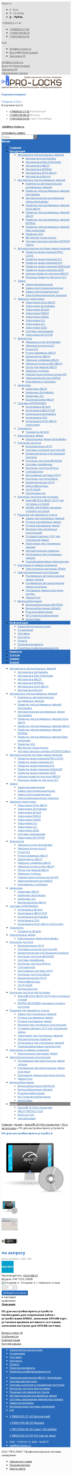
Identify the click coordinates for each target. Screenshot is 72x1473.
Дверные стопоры (29, 873)
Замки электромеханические (36, 791)
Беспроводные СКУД (31, 945)
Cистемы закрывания (31, 834)
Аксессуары (25, 1100)
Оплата (22, 640)
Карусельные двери (22, 935)
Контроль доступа (21, 942)
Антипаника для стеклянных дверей (41, 1043)
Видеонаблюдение (22, 1082)
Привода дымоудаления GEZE (37, 773)
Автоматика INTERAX (31, 683)
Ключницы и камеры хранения (29, 1050)
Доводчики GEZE (28, 830)
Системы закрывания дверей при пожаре (36, 1399)
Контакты (24, 637)
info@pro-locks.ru (20, 49)
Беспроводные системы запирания (32, 1406)
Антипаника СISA (28, 920)
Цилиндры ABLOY (28, 891)
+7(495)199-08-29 (19, 33)
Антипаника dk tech (30, 909)
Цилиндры (16, 888)
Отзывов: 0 (28, 1282)
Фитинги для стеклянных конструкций (42, 1025)
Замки (14, 783)
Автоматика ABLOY (30, 679)
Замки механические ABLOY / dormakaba (36, 1377)
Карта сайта (17, 1468)
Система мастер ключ (23, 1381)
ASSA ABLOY (30, 1275)
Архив (13, 1104)
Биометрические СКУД (32, 978)
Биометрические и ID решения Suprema (43, 953)
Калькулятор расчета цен (34, 626)
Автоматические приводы (34, 1039)
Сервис (14, 658)
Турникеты (17, 927)
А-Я (12, 1410)
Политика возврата (30, 644)
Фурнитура (17, 841)
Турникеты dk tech (29, 931)
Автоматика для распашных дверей (33, 668)
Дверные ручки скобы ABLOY (36, 866)
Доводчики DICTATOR (31, 837)
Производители (20, 1465)
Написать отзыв (49, 1282)
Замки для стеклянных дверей (37, 1014)
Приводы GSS (26, 744)
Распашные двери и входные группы (41, 1075)
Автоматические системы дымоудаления (36, 755)
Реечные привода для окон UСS (38, 780)
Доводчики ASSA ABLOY (32, 805)
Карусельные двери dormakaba (38, 938)
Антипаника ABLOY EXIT (32, 913)
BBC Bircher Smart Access (33, 747)
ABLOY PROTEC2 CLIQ (30, 1111)
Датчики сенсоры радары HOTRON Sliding (44, 751)
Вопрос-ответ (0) (12, 1333)
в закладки (9, 1297)
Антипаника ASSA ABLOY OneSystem (40, 924)
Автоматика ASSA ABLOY (33, 686)
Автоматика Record (30, 690)
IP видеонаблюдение (31, 1093)
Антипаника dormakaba (33, 917)
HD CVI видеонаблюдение (34, 1097)
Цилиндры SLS (27, 899)
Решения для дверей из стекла (29, 1010)
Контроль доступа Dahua (34, 974)
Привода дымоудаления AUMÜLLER (40, 769)
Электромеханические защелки (38, 798)
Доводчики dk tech (29, 812)
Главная (7, 1124)
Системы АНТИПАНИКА (24, 906)
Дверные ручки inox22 (32, 848)
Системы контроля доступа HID (37, 949)
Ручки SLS (24, 852)
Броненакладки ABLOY (32, 902)
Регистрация (30, 52)
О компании (25, 630)
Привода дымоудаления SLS (36, 762)
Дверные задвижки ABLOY (34, 863)
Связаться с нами (21, 1461)
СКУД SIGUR (25, 985)
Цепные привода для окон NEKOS (39, 776)
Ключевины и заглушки (33, 884)
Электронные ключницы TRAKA (38, 1053)
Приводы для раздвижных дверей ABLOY (44, 726)
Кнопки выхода (27, 989)
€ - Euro (14, 9)
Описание (8, 1304)
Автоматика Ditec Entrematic (35, 675)
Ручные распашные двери (35, 1021)
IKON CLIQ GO (26, 1114)
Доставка (24, 633)
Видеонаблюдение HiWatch (35, 1089)
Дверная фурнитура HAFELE (35, 881)
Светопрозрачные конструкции (30, 1057)
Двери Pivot (25, 1079)
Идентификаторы (29, 981)
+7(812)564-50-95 (19, 36)
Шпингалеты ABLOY (30, 859)
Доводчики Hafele (29, 819)
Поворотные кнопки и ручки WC (38, 877)
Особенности (10, 1336)
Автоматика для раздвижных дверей (33, 693)
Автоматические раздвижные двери (33, 1395)
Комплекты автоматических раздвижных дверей (36, 699)
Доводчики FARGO (29, 816)
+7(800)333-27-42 (19, 29)
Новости (16, 651)
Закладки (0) (17, 56)
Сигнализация (27, 1118)
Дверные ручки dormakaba (35, 845)
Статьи (15, 655)
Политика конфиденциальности (38, 648)
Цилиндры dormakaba (32, 895)
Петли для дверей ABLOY (33, 870)
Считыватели (26, 967)
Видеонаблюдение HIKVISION (36, 1086)
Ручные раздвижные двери (35, 1017)
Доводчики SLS (27, 827)
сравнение (9, 1300)
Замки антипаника (22, 1403)
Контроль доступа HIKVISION (36, 956)
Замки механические (31, 787)
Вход (13, 52)
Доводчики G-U (27, 823)
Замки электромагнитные (34, 794)
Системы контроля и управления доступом (37, 1385)
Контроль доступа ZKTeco (34, 963)
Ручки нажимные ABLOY (33, 855)
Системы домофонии (31, 960)
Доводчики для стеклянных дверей (40, 1035)
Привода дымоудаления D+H (36, 765)
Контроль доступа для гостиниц (30, 992)
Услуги (14, 662)
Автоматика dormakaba (33, 672)
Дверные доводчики (23, 801)
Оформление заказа (15, 73)
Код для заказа (11, 1343)
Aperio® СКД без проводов (35, 1107)
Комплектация (11, 1340)
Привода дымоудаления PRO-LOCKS (40, 758)
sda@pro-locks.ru (13, 126)
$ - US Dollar (17, 13)
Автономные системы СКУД (35, 971)
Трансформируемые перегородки (39, 1046)
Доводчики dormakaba (32, 809)
